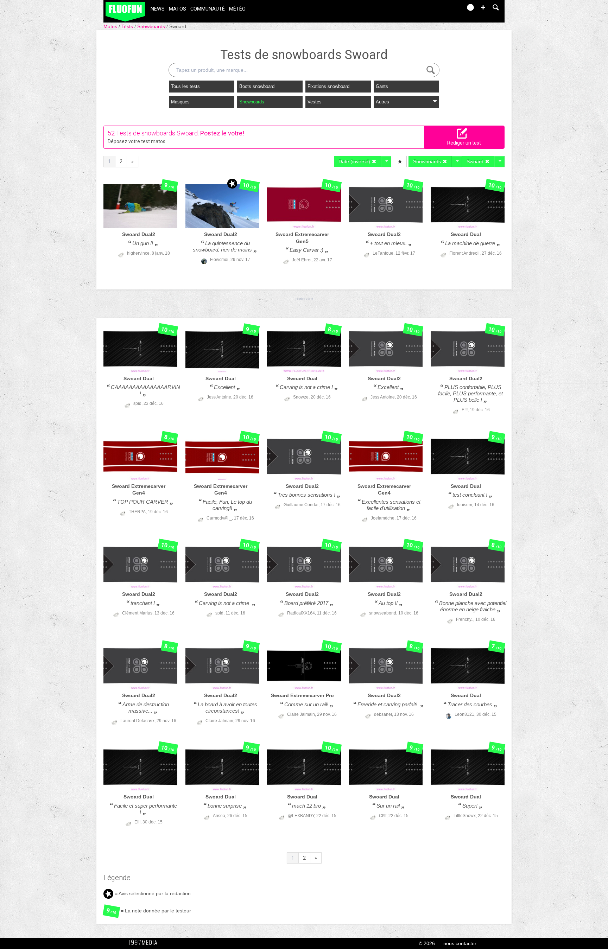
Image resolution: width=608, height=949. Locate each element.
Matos (177, 9)
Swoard (177, 26)
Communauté (207, 9)
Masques (180, 101)
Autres (382, 101)
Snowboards (151, 26)
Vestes (315, 101)
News (158, 9)
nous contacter (459, 943)
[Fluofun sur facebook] (442, 10)
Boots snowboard (256, 86)
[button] (483, 7)
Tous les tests (185, 86)
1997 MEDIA (145, 943)
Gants (382, 86)
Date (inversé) (355, 161)
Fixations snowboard (328, 86)
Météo (237, 9)
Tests (127, 26)
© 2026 (427, 943)
